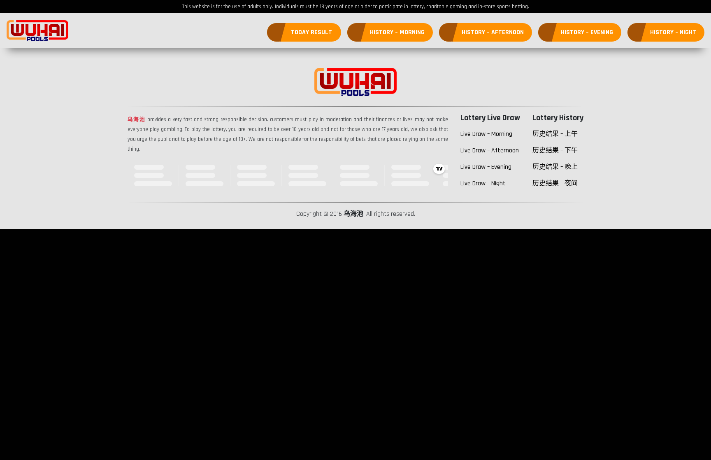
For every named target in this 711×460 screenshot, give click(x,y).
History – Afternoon (493, 32)
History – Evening (587, 32)
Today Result (311, 32)
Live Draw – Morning (486, 134)
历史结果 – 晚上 (555, 167)
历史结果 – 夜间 (555, 183)
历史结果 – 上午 (555, 134)
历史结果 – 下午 (555, 150)
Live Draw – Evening (485, 167)
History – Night (673, 32)
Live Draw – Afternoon (489, 150)
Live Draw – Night (483, 183)
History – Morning (397, 32)
